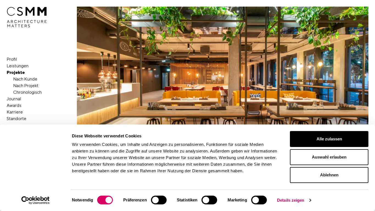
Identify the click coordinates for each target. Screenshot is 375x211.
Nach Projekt (25, 85)
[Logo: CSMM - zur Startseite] (27, 17)
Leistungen (18, 65)
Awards (14, 105)
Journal (14, 98)
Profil (12, 59)
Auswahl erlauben (329, 157)
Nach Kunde (25, 79)
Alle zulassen (329, 139)
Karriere (15, 112)
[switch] (159, 200)
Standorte (16, 118)
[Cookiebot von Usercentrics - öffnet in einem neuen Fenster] (36, 200)
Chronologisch (27, 92)
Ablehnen (329, 175)
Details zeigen (290, 200)
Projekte (16, 72)
